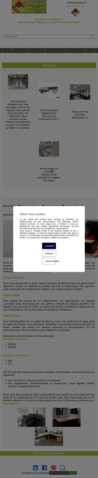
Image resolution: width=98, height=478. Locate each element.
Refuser (49, 253)
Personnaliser (50, 261)
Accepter (49, 246)
